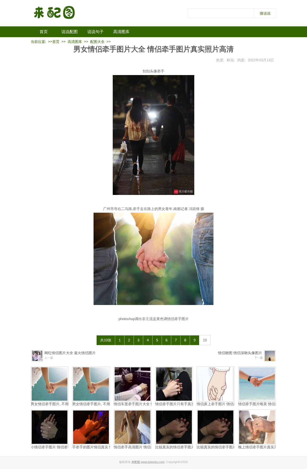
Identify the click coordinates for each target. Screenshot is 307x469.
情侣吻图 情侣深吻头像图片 (240, 353)
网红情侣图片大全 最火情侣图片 (70, 353)
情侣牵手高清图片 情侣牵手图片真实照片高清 (150, 447)
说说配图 (69, 31)
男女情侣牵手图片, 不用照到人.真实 (59, 404)
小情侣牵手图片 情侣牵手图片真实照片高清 (65, 447)
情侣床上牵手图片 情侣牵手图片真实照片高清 (233, 404)
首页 (44, 31)
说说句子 (95, 31)
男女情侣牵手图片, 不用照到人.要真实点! (104, 404)
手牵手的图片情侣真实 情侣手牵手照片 (103, 447)
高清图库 (121, 31)
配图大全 (97, 42)
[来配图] (55, 13)
